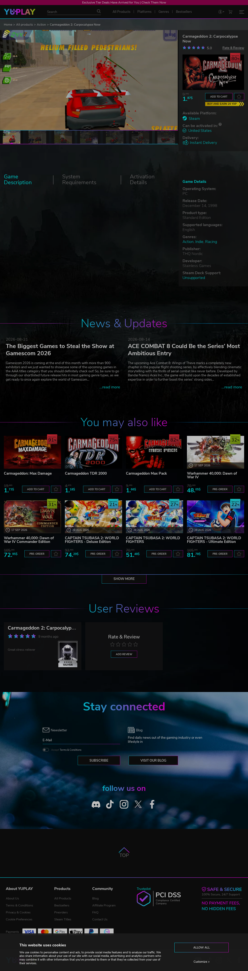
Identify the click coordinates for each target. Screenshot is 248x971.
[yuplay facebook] (152, 804)
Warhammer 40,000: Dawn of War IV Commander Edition (29, 540)
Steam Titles (62, 919)
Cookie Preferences (19, 919)
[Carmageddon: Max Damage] (32, 452)
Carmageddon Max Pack (146, 473)
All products (24, 24)
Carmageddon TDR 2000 (86, 473)
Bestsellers (61, 905)
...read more (109, 387)
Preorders (61, 912)
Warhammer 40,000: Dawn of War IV (212, 475)
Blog (95, 898)
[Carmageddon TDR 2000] (93, 452)
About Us (12, 898)
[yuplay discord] (96, 804)
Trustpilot (144, 889)
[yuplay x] (138, 804)
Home (8, 24)
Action (41, 24)
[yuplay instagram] (124, 804)
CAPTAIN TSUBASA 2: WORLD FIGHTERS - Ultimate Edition (214, 540)
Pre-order (220, 489)
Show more (124, 579)
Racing (211, 241)
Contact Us (100, 919)
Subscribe (99, 760)
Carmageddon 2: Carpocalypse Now (48, 628)
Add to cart (218, 96)
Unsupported (194, 277)
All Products (62, 898)
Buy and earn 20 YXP (222, 104)
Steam (194, 118)
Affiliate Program (104, 905)
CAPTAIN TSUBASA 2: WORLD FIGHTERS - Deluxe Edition (92, 540)
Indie (199, 241)
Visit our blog (153, 760)
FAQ (95, 912)
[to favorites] (239, 96)
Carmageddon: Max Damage (28, 473)
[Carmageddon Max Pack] (154, 452)
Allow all (201, 947)
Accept (66, 750)
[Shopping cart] (230, 11)
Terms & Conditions (70, 750)
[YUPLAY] (19, 12)
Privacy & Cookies (18, 912)
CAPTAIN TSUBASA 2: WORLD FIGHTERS (153, 540)
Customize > (202, 962)
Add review (124, 654)
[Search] (99, 11)
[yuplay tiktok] (110, 804)
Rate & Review (233, 48)
